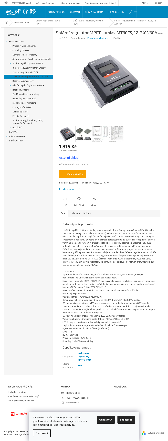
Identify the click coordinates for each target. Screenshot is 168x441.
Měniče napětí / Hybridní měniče (28, 85)
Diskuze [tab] (87, 213)
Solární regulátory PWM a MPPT (27, 63)
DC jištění (16, 127)
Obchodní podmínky (70, 3)
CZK (144, 3)
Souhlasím (126, 420)
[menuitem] (56, 12)
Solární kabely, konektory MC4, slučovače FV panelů (27, 122)
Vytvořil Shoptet (156, 433)
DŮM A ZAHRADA (17, 136)
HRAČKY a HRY (16, 140)
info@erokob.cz (73, 393)
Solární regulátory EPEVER (26, 72)
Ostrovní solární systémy (24, 54)
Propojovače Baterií (22, 107)
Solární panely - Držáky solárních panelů (31, 59)
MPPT (80, 365)
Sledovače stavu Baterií (24, 103)
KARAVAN (13, 132)
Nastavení (42, 433)
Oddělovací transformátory (25, 94)
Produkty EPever (20, 50)
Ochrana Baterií (20, 111)
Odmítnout (105, 420)
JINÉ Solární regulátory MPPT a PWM (31, 76)
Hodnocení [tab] (75, 213)
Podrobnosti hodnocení (99, 38)
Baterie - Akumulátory (23, 81)
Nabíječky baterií (20, 90)
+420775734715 (72, 402)
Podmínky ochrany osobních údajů (100, 3)
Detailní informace (68, 189)
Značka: (117, 38)
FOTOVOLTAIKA (16, 41)
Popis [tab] (63, 213)
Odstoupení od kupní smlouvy (21, 400)
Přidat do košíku (74, 174)
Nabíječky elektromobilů (24, 98)
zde (72, 425)
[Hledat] (131, 12)
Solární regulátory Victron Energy (29, 68)
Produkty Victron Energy (24, 46)
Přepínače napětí (20, 116)
